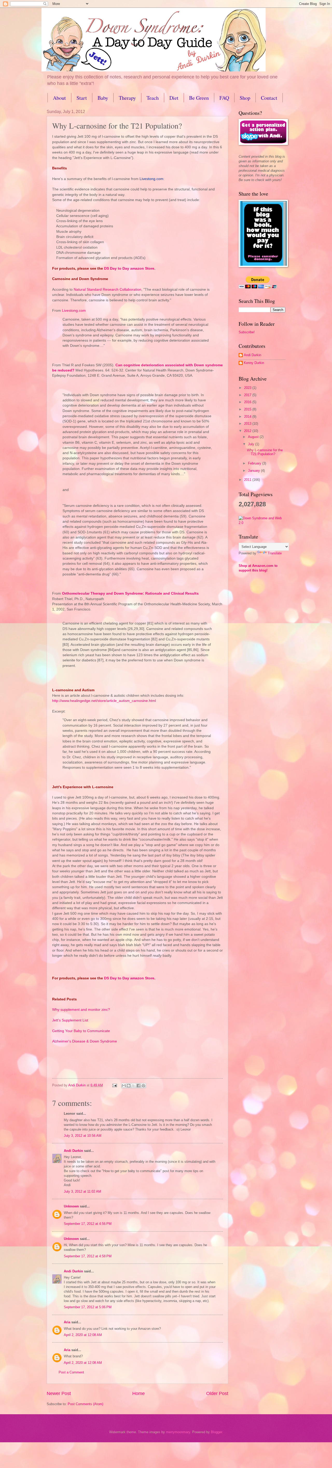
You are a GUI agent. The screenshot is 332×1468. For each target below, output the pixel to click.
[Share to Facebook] (138, 1085)
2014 (248, 417)
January (254, 471)
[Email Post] (114, 1085)
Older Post (217, 1393)
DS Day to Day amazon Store (129, 978)
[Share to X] (133, 1085)
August (254, 437)
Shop (245, 97)
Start (82, 97)
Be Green (199, 97)
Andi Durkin (73, 1151)
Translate (275, 553)
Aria (67, 1322)
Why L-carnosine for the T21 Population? (265, 452)
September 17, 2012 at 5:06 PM (88, 1307)
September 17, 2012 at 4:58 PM (88, 1256)
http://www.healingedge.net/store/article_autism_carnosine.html (104, 701)
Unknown (71, 1206)
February (255, 463)
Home (138, 1393)
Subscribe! (247, 332)
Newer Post (59, 1393)
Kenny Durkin (254, 363)
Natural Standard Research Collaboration (107, 289)
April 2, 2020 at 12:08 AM (83, 1335)
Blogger (216, 1432)
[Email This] (123, 1085)
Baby (103, 97)
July (251, 444)
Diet (173, 97)
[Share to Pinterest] (143, 1085)
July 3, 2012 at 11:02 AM (82, 1191)
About (59, 97)
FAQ (224, 97)
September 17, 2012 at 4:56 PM (88, 1224)
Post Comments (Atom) (85, 1404)
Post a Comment (71, 1372)
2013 (248, 424)
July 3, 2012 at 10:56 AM (82, 1136)
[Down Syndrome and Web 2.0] (262, 523)
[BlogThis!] (128, 1085)
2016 (248, 402)
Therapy (127, 97)
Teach (153, 97)
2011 (248, 480)
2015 (248, 409)
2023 (248, 388)
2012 (248, 431)
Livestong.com (151, 179)
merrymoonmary (178, 1432)
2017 (248, 395)
